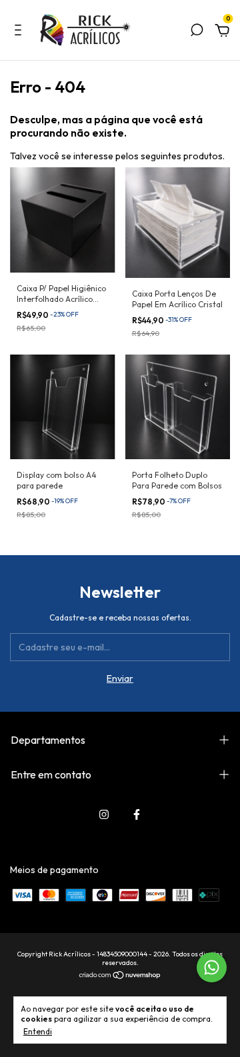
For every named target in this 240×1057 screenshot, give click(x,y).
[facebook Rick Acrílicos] (136, 814)
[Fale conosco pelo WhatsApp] (212, 967)
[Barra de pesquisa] (196, 32)
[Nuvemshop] (120, 976)
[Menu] (20, 32)
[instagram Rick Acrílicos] (104, 814)
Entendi (37, 1031)
